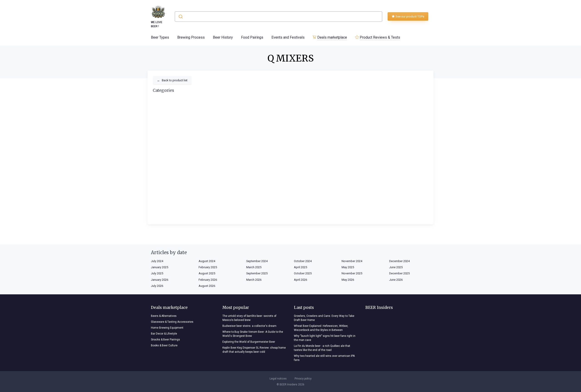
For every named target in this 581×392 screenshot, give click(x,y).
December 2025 (399, 273)
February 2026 (208, 279)
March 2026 (253, 279)
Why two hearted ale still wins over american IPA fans (324, 358)
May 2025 (348, 267)
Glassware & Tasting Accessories (172, 321)
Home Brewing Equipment (167, 327)
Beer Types (160, 37)
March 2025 (253, 267)
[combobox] (278, 16)
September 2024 (257, 261)
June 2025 (396, 267)
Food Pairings (252, 37)
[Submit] (180, 17)
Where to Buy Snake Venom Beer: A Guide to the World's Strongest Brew (252, 333)
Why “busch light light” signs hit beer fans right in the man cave (324, 338)
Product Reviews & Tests (380, 37)
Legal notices (278, 378)
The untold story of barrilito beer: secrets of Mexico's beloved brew (249, 318)
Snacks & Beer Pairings (165, 339)
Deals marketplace (332, 37)
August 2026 (207, 286)
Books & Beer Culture (164, 345)
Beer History (223, 37)
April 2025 (300, 267)
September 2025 (257, 273)
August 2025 (207, 273)
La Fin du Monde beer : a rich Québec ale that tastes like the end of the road (322, 348)
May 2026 (348, 279)
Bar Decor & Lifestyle (164, 333)
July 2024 (157, 261)
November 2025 (352, 273)
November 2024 (352, 261)
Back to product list (172, 80)
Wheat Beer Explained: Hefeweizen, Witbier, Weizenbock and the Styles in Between (321, 328)
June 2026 (396, 279)
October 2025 (303, 273)
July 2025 (157, 273)
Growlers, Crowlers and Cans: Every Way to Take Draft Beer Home (324, 318)
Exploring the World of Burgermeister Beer (248, 341)
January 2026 (159, 279)
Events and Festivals (288, 37)
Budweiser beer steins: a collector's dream (249, 325)
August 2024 (207, 261)
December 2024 (399, 261)
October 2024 (303, 261)
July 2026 (157, 286)
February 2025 (208, 267)
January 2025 (159, 267)
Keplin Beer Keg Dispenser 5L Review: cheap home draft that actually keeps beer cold (254, 349)
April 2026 (300, 279)
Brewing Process (191, 37)
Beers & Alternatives (164, 316)
